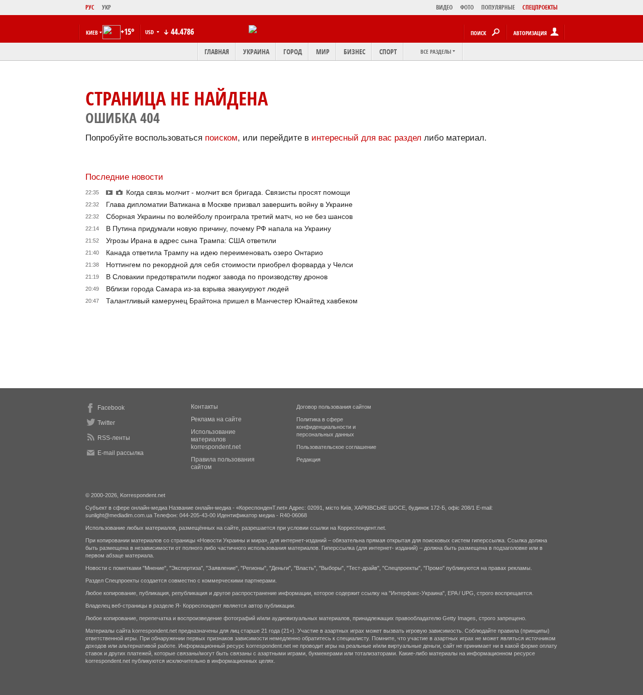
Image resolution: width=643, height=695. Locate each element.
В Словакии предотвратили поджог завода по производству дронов (217, 277)
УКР (106, 7)
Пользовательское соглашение (336, 447)
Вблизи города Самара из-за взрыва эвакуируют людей (197, 289)
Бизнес (354, 51)
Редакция (308, 459)
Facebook (111, 407)
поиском (221, 138)
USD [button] (150, 32)
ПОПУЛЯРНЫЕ (498, 7)
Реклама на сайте (216, 419)
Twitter (106, 422)
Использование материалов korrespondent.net (216, 439)
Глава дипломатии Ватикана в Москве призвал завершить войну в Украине (229, 204)
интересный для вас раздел (366, 138)
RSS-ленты (113, 437)
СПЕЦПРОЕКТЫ (540, 7)
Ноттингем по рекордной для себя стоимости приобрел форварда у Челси (229, 265)
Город (292, 51)
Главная (216, 51)
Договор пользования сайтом (333, 407)
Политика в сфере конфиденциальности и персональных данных (326, 426)
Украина (256, 51)
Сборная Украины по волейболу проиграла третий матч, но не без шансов (229, 216)
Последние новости (124, 177)
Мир (323, 51)
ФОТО (467, 7)
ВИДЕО (444, 7)
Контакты (204, 406)
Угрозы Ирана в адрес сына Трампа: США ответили (191, 241)
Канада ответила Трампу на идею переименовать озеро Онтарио (214, 253)
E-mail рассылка (120, 452)
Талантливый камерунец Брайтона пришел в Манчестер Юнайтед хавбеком (232, 301)
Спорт (388, 51)
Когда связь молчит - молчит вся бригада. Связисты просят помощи (238, 192)
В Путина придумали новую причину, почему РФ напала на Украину (218, 228)
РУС (89, 7)
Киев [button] (92, 32)
